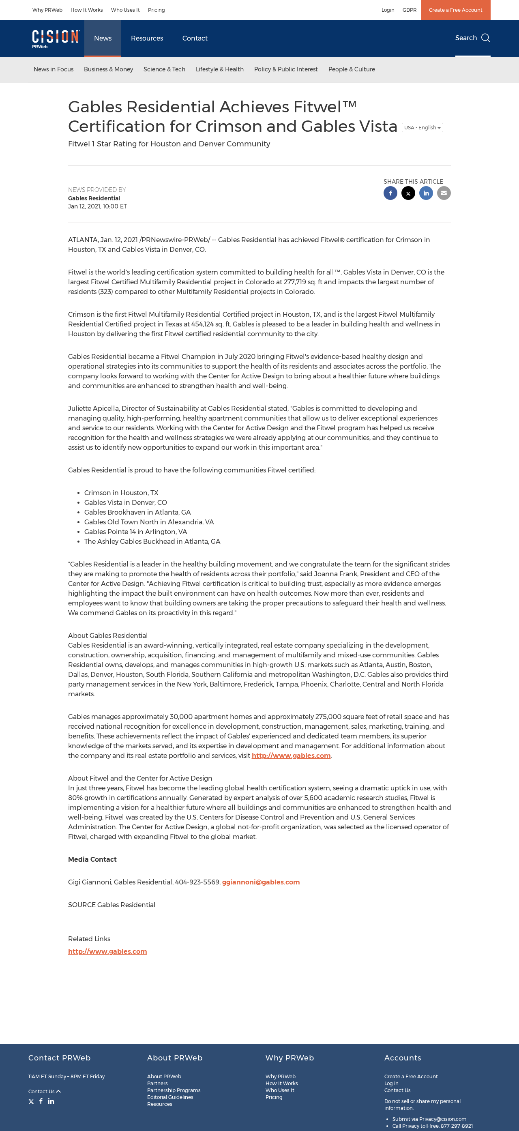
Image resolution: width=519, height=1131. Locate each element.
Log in (391, 1083)
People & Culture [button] (351, 69)
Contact (195, 38)
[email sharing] (444, 194)
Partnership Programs (174, 1090)
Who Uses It (125, 10)
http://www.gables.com (291, 756)
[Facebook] (41, 1101)
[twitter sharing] (408, 194)
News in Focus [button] (53, 69)
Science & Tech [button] (164, 69)
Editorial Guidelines (170, 1097)
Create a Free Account (456, 10)
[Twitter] (32, 1101)
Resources (147, 38)
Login (388, 10)
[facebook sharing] (390, 194)
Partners (157, 1083)
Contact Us (42, 1091)
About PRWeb (164, 1076)
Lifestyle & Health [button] (220, 69)
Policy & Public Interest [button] (286, 69)
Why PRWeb (47, 10)
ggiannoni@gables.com (261, 882)
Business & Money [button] (108, 69)
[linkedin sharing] (426, 194)
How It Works (87, 10)
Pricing (156, 10)
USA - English (421, 127)
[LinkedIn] (51, 1101)
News (103, 38)
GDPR (410, 10)
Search (466, 38)
